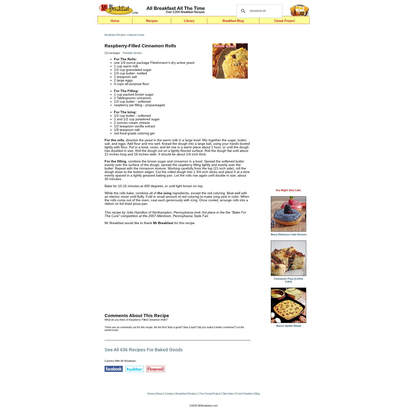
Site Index (228, 393)
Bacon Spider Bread (288, 325)
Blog (257, 393)
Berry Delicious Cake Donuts (288, 234)
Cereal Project (284, 21)
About (159, 393)
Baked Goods (136, 34)
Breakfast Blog (233, 21)
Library (189, 21)
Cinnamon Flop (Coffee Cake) (288, 280)
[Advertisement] (178, 268)
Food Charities (244, 393)
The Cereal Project (209, 393)
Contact (169, 393)
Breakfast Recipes (115, 34)
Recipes (152, 21)
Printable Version (132, 53)
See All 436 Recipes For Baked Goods (144, 349)
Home (115, 21)
